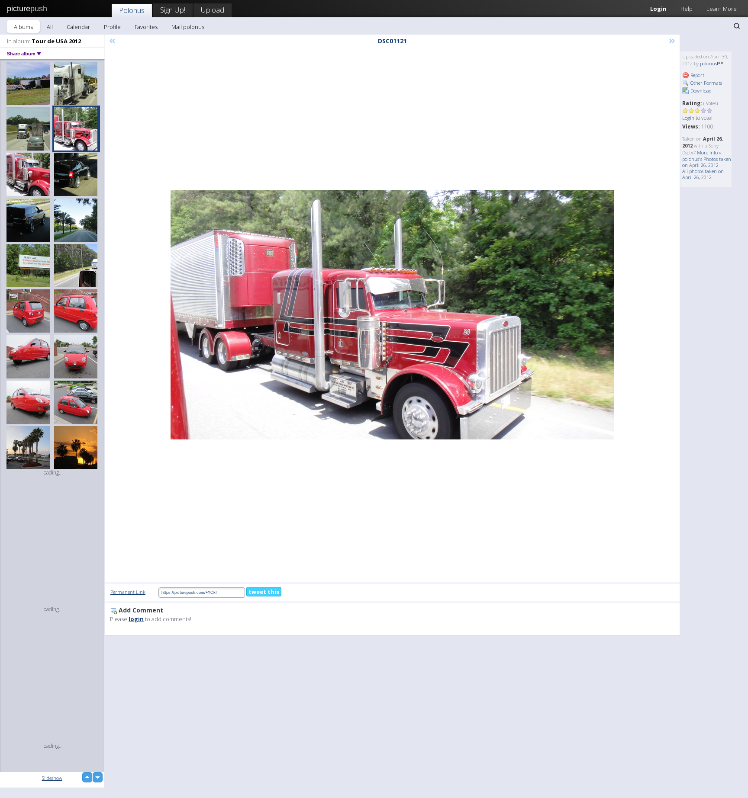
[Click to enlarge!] (392, 314)
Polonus (132, 10)
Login (658, 9)
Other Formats (705, 83)
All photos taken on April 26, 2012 (703, 174)
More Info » (709, 152)
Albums (23, 27)
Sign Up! (172, 10)
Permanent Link (127, 592)
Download (700, 90)
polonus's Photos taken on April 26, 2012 (706, 162)
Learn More (721, 9)
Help (686, 9)
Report (696, 75)
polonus (708, 63)
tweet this (263, 592)
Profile (112, 27)
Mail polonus (187, 27)
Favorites (146, 27)
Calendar (78, 27)
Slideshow (52, 778)
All (50, 27)
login (136, 619)
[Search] (737, 26)
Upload (212, 10)
